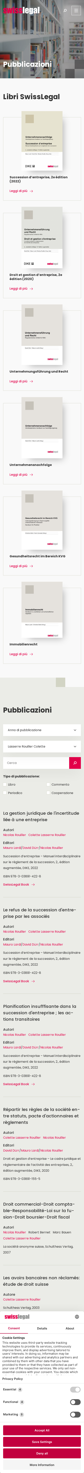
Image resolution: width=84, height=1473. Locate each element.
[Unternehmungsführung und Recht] (42, 351)
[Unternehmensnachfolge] (42, 443)
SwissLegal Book (16, 884)
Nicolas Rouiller (14, 835)
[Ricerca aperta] (65, 10)
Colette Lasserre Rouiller (47, 835)
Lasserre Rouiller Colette (26, 746)
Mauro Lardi (12, 848)
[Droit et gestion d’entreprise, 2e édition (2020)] (42, 255)
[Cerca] (75, 763)
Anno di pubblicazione (24, 730)
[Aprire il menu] (76, 10)
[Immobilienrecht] (42, 626)
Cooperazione (62, 793)
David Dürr (30, 848)
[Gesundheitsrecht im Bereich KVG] (42, 536)
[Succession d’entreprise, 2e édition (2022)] (42, 158)
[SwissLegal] (21, 10)
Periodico (15, 793)
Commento (60, 784)
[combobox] (42, 730)
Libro (11, 784)
